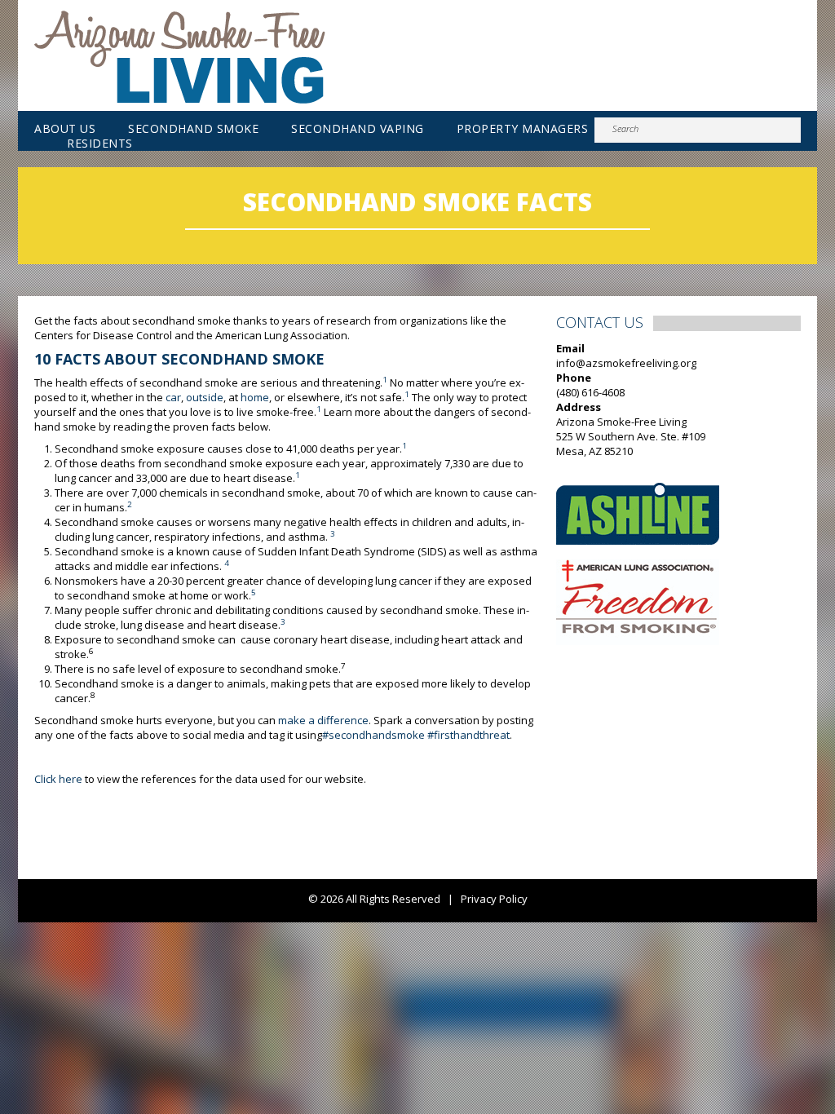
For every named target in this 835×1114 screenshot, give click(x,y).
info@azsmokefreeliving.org (626, 363)
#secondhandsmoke (373, 734)
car (173, 397)
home (255, 397)
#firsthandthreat (468, 734)
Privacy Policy (494, 898)
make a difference (323, 720)
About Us (64, 129)
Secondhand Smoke (193, 129)
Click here (58, 778)
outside (204, 397)
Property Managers (523, 129)
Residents (100, 143)
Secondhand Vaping (357, 129)
